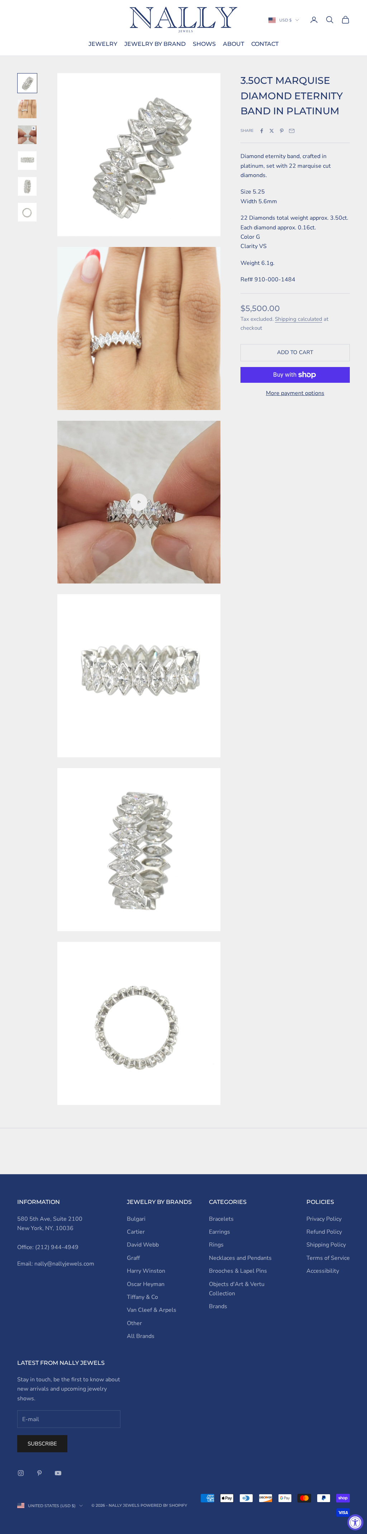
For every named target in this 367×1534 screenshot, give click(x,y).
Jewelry (103, 44)
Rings (216, 1245)
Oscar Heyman (146, 1284)
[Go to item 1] (27, 83)
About (233, 44)
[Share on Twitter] (272, 131)
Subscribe (42, 1443)
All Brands (140, 1336)
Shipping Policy (326, 1245)
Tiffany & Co (142, 1297)
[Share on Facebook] (261, 131)
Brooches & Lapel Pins (238, 1271)
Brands (218, 1306)
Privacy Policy (324, 1219)
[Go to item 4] (27, 161)
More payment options (295, 393)
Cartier (136, 1232)
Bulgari (136, 1219)
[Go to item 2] (27, 109)
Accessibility (322, 1271)
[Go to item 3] (27, 135)
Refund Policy (324, 1232)
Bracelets (221, 1219)
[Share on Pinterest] (282, 131)
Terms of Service (328, 1258)
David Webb (143, 1245)
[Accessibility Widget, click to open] (355, 1522)
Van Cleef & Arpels (151, 1310)
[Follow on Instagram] (20, 1473)
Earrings (219, 1232)
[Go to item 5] (27, 186)
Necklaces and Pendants (240, 1258)
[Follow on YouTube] (58, 1473)
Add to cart (295, 352)
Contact (264, 44)
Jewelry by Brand (155, 44)
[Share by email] (292, 131)
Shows (204, 44)
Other (134, 1323)
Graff (133, 1258)
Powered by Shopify (163, 1505)
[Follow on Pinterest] (39, 1473)
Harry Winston (146, 1271)
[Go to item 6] (27, 212)
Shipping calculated (298, 319)
